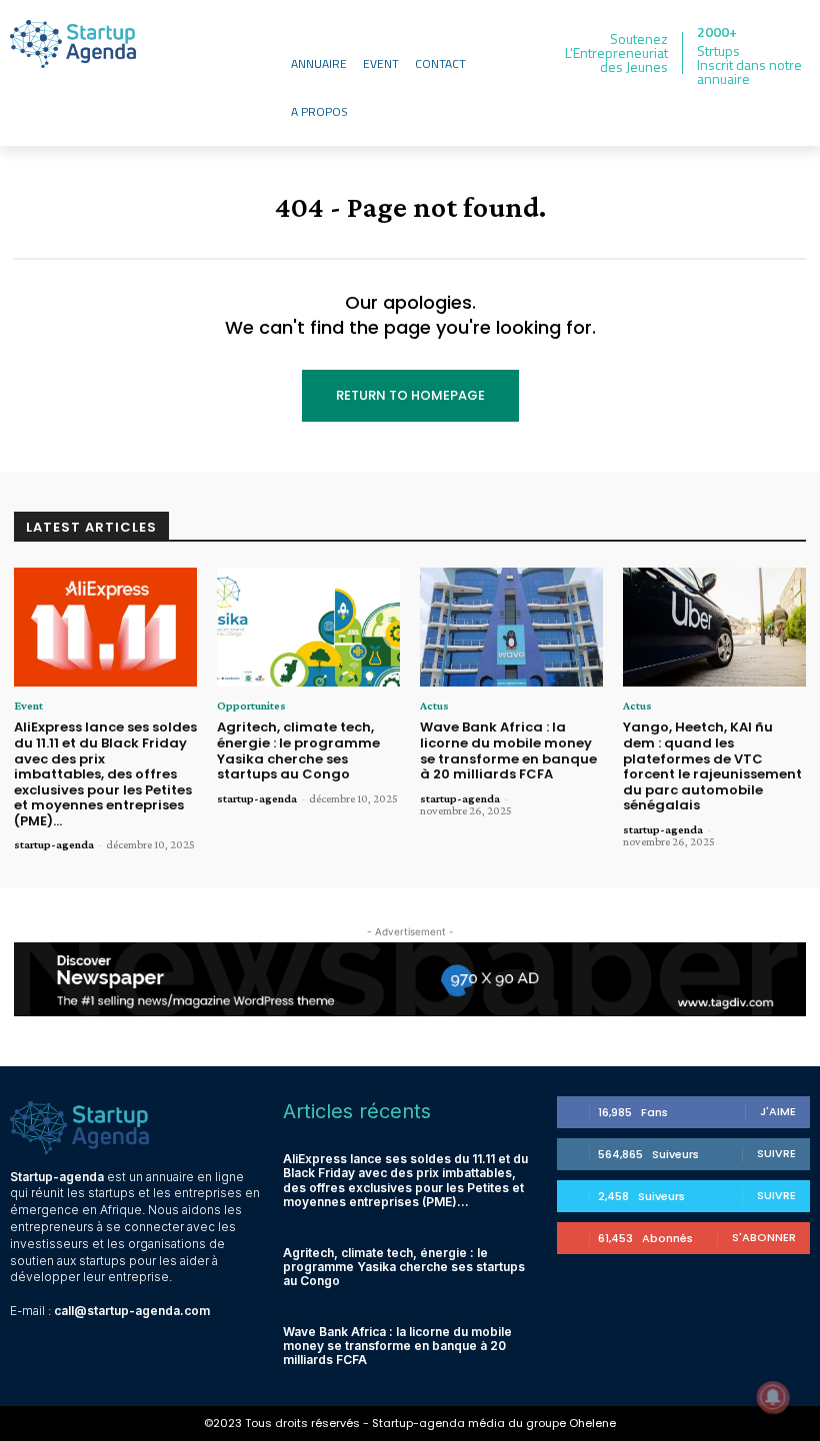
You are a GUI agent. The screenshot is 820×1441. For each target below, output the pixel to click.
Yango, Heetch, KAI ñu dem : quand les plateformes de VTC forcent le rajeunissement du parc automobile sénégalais (712, 766)
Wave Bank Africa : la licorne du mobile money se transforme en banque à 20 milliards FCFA (508, 750)
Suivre (776, 1153)
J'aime (778, 1111)
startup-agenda (54, 844)
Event (28, 706)
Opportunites (251, 706)
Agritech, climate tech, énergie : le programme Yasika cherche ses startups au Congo (298, 750)
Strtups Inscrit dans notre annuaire (749, 64)
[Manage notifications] (773, 1397)
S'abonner (764, 1237)
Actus (434, 706)
